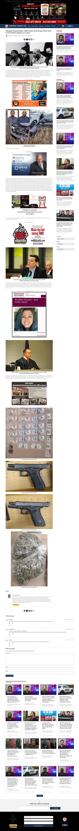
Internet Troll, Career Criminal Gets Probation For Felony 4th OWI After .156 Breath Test (31, 752)
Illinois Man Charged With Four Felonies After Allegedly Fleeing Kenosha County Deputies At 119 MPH (65, 122)
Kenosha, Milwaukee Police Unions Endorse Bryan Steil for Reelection (48, 752)
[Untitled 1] (29, 244)
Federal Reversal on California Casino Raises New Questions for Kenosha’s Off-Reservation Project (13, 753)
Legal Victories (35, 26)
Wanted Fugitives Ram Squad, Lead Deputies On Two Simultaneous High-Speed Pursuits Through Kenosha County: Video (64, 224)
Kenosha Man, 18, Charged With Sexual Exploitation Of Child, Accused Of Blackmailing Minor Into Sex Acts (64, 47)
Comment (8, 653)
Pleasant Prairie (29, 1)
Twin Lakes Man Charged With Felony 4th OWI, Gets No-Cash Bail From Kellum (64, 69)
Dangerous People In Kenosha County (55, 1)
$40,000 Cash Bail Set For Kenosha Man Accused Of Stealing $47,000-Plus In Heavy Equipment (65, 147)
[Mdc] (29, 214)
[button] (66, 26)
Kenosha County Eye (17, 26)
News (29, 26)
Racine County (22, 1)
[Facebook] (68, 26)
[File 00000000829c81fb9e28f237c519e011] (29, 404)
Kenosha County (15, 1)
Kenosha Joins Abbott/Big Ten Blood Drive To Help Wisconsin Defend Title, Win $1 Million (64, 198)
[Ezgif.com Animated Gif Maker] (29, 106)
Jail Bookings (47, 26)
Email (7, 671)
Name (7, 666)
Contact (13, 822)
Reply (9, 625)
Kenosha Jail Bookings (13, 819)
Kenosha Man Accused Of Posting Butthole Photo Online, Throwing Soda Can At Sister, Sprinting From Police (65, 781)
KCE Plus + (53, 26)
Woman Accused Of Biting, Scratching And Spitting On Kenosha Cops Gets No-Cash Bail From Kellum (48, 781)
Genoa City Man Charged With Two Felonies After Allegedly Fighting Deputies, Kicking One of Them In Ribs (64, 96)
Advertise (41, 26)
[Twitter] (70, 26)
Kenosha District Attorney (37, 1)
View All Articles (15, 604)
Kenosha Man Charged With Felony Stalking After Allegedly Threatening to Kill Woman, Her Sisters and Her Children (66, 754)
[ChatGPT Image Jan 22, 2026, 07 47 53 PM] (29, 175)
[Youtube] (72, 26)
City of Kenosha (8, 1)
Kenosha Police (45, 1)
